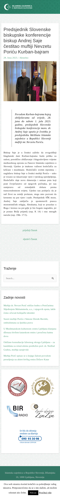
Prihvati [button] (33, 493)
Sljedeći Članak (30, 239)
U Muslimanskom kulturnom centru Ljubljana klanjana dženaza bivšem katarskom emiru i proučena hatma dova (30, 332)
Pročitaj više (45, 492)
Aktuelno (24, 57)
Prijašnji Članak (30, 230)
